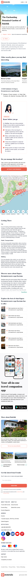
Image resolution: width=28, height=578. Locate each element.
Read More (24, 292)
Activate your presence (14, 169)
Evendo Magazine (5, 510)
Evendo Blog (4, 507)
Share (6, 38)
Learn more (23, 166)
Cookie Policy (20, 491)
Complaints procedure (6, 559)
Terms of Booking (21, 567)
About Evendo (14, 504)
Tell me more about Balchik (14, 446)
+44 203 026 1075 (6, 527)
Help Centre (4, 556)
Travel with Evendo (5, 504)
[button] (14, 194)
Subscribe (14, 485)
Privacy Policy (6, 493)
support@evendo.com (6, 530)
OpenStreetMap (4, 175)
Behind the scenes (15, 507)
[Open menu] (26, 2)
